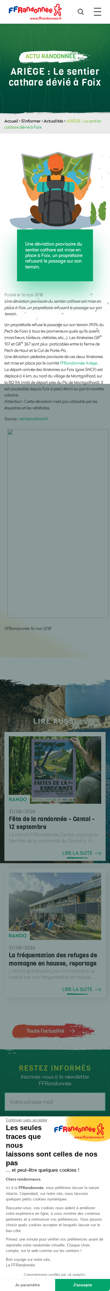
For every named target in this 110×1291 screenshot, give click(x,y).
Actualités (53, 121)
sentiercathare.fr (33, 418)
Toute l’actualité (45, 1030)
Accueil (11, 121)
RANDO (18, 799)
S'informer (30, 121)
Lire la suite (77, 853)
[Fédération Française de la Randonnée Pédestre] (35, 11)
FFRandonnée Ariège (78, 363)
